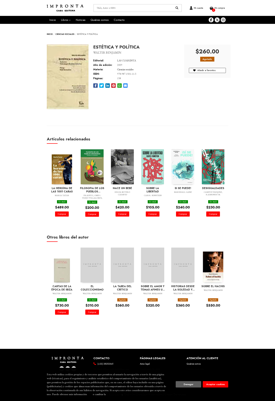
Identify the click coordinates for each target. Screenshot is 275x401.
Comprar (62, 214)
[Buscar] (177, 8)
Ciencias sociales (64, 34)
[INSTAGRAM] (223, 20)
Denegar (188, 384)
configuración (114, 394)
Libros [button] (65, 20)
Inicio (50, 34)
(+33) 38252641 (105, 363)
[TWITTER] (217, 20)
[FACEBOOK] (211, 20)
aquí (90, 394)
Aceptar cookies (215, 384)
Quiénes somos (194, 363)
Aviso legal (145, 363)
